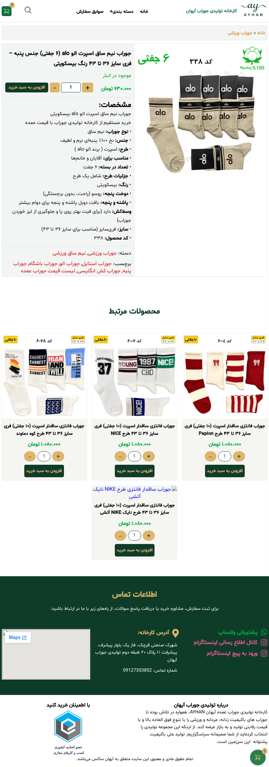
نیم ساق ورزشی (69, 253)
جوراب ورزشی (240, 33)
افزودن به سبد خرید (27, 87)
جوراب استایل (97, 263)
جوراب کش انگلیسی (98, 271)
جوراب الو (70, 263)
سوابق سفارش (89, 12)
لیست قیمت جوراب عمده (48, 271)
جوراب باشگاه (43, 263)
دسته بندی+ (122, 12)
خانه (144, 12)
